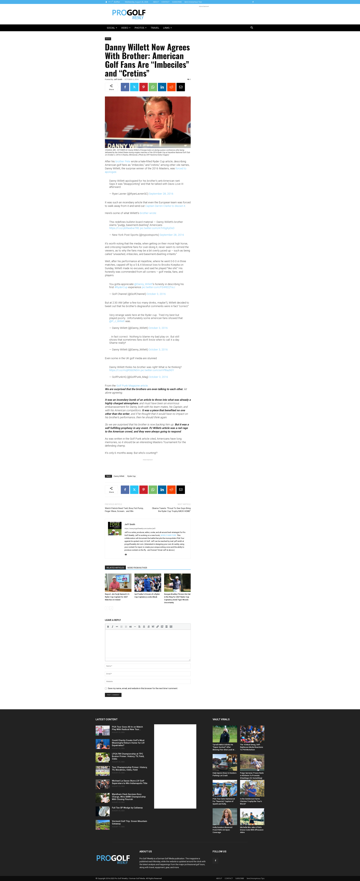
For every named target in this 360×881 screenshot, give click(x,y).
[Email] (180, 87)
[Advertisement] (204, 14)
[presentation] (108, 626)
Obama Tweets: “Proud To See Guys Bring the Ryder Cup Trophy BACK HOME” (171, 509)
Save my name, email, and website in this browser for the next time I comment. (143, 688)
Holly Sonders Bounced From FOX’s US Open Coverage (222, 829)
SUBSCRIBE (177, 2)
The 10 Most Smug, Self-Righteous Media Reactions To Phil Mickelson (251, 747)
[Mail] (126, 554)
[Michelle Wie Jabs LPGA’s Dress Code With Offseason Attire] (252, 816)
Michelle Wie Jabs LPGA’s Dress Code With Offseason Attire (251, 829)
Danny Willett (119, 476)
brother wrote (148, 213)
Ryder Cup (131, 476)
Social (111, 27)
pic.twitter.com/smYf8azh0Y (157, 370)
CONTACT (165, 2)
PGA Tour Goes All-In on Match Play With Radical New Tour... (127, 728)
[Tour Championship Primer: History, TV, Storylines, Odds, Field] (103, 771)
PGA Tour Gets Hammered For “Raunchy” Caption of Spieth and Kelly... (224, 801)
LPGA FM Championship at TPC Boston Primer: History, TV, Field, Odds (128, 756)
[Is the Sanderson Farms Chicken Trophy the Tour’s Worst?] (252, 788)
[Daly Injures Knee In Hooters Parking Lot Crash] (225, 762)
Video (124, 27)
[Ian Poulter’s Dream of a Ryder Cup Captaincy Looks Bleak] (147, 583)
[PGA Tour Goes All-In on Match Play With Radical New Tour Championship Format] (103, 730)
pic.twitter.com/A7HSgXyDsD (157, 228)
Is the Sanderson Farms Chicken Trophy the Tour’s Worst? (251, 801)
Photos (139, 27)
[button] (251, 28)
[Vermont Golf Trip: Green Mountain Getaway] (103, 825)
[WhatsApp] (153, 87)
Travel (155, 27)
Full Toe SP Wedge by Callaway (127, 807)
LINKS (166, 27)
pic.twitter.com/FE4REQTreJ (158, 287)
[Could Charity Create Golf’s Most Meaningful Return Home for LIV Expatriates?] (103, 744)
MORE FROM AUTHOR (137, 568)
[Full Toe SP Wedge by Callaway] (103, 811)
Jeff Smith (118, 79)
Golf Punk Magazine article (132, 385)
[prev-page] (106, 608)
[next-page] (111, 608)
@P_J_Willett (117, 321)
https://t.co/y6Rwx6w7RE (124, 228)
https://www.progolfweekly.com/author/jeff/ (140, 528)
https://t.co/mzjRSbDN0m (124, 370)
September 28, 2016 (161, 193)
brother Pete (122, 161)
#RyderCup (121, 287)
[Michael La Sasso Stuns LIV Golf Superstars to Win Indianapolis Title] (103, 784)
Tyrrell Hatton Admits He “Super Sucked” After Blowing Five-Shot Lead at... (224, 747)
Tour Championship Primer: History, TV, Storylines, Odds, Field (129, 768)
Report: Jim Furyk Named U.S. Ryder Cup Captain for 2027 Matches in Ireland (117, 597)
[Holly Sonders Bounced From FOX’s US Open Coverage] (225, 816)
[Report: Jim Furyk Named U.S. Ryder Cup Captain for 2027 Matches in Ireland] (118, 583)
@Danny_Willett (143, 284)
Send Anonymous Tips (193, 2)
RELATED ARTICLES (115, 568)
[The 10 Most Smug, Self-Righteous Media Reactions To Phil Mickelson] (252, 734)
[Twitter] (134, 87)
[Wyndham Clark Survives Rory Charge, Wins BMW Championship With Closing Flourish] (103, 798)
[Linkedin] (162, 87)
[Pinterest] (143, 87)
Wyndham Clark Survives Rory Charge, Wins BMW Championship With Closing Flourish (129, 797)
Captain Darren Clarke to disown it (165, 206)
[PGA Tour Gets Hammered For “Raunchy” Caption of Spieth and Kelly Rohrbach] (225, 788)
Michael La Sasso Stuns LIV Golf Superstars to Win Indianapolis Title (129, 782)
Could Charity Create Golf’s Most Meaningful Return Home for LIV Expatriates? (128, 743)
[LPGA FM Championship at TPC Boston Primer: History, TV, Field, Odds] (103, 757)
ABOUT (156, 2)
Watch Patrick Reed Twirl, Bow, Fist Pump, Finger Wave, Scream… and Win (124, 509)
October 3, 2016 (156, 294)
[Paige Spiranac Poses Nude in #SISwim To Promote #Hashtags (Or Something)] (252, 762)
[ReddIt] (171, 87)
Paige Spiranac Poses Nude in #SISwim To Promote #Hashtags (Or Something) (252, 775)
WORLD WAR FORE (168, 535)
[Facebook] (253, 2)
